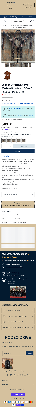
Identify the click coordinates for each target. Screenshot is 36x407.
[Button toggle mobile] (2, 21)
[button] (5, 20)
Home (4, 25)
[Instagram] (14, 375)
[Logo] (18, 20)
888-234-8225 (11, 281)
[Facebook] (7, 375)
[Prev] (2, 65)
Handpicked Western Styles (14, 267)
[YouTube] (21, 375)
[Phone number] (28, 375)
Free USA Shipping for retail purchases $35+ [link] (19, 17)
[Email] (25, 375)
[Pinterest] (11, 375)
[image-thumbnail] (7, 65)
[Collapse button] (18, 310)
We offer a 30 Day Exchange (15, 275)
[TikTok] (18, 375)
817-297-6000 (11, 283)
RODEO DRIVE (20, 398)
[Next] (33, 65)
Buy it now (18, 151)
